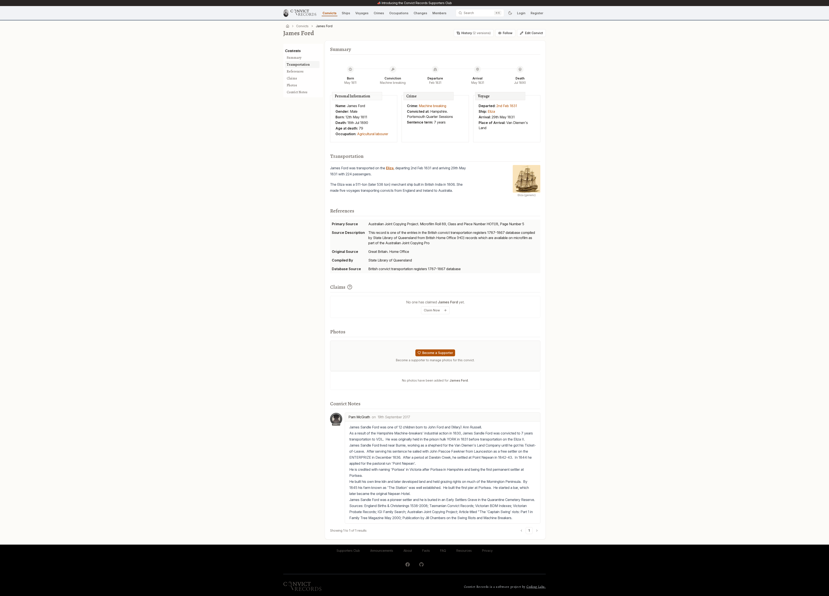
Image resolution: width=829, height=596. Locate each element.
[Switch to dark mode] (510, 13)
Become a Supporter (437, 353)
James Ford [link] (324, 26)
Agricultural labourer (372, 134)
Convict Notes (297, 92)
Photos (292, 85)
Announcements (381, 550)
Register (537, 13)
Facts (426, 550)
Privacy (487, 550)
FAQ (443, 550)
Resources (464, 550)
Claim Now (432, 310)
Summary (294, 57)
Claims (292, 78)
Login (521, 13)
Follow (508, 33)
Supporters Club (348, 550)
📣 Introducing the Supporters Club (414, 3)
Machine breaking (432, 106)
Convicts (302, 26)
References (295, 71)
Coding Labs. (536, 587)
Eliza (491, 111)
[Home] (287, 26)
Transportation (298, 64)
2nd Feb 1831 (506, 106)
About (407, 550)
